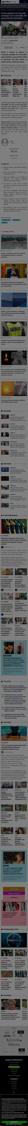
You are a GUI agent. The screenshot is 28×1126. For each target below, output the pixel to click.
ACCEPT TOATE (14, 1122)
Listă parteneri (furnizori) (4, 1119)
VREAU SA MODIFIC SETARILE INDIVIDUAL (14, 1123)
